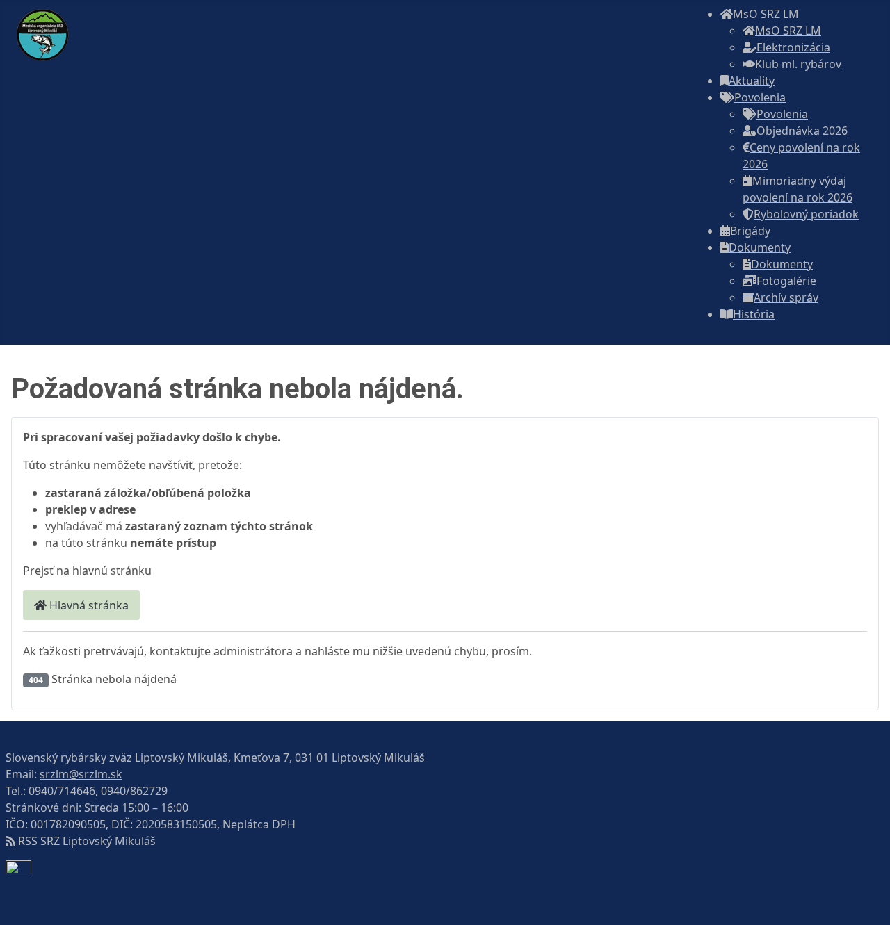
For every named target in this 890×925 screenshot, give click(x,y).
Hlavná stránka (88, 605)
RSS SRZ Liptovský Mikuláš (85, 841)
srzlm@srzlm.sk (81, 774)
